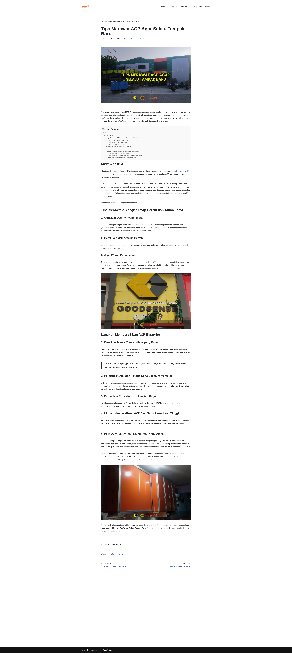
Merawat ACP (108, 135)
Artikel (146, 39)
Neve (83, 650)
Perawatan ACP (182, 171)
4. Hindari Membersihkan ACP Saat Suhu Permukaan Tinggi (126, 155)
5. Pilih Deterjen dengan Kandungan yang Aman (123, 157)
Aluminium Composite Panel (133, 39)
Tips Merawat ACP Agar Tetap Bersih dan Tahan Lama (124, 138)
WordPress (107, 650)
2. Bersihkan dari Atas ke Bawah (118, 142)
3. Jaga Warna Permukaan (117, 144)
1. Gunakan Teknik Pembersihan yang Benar (122, 149)
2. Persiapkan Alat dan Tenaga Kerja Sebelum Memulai (124, 151)
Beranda (162, 7)
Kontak (208, 7)
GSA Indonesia (117, 554)
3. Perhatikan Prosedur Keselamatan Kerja (121, 153)
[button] (176, 6)
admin (107, 39)
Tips (151, 39)
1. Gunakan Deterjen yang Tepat (119, 140)
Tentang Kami (196, 7)
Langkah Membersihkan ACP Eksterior (119, 146)
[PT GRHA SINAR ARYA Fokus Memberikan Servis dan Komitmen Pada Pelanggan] (85, 6)
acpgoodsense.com (116, 531)
